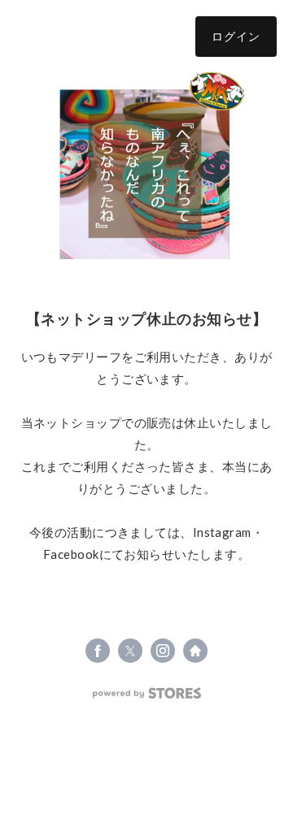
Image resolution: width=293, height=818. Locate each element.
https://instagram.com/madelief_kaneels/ (163, 650)
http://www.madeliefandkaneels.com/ (195, 650)
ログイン (236, 36)
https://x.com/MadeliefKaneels (130, 650)
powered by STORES (147, 693)
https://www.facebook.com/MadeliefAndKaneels (97, 650)
